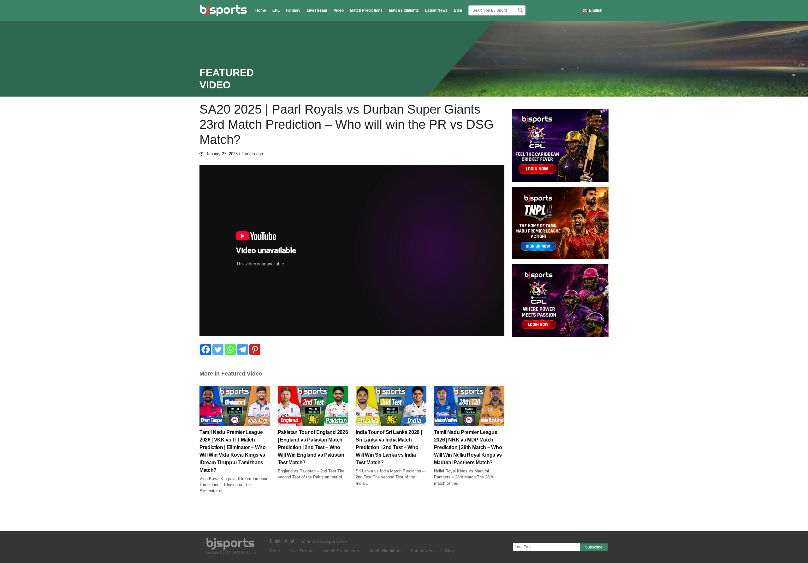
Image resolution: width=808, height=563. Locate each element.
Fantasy (293, 10)
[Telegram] (242, 349)
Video (339, 10)
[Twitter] (217, 349)
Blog (458, 10)
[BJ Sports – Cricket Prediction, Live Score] (223, 10)
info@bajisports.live (327, 541)
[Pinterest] (254, 349)
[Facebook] (205, 349)
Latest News (436, 10)
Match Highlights (404, 10)
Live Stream (302, 550)
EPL (276, 10)
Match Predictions (366, 10)
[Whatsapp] (230, 349)
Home (260, 10)
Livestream (317, 10)
